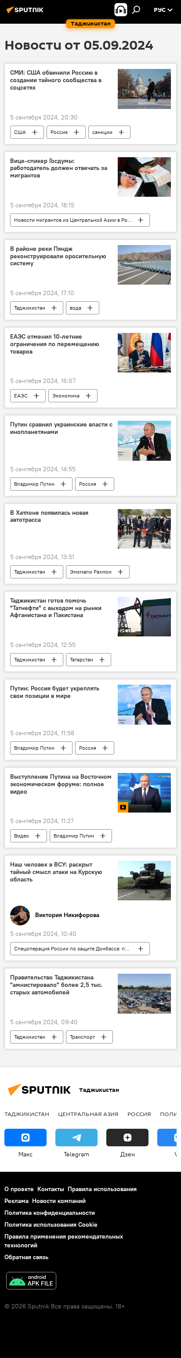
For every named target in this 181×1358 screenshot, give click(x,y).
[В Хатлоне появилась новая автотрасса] (144, 529)
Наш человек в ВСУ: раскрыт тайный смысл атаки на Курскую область (56, 872)
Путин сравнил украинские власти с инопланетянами (61, 428)
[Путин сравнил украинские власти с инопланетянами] (144, 440)
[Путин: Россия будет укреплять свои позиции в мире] (144, 705)
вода (75, 307)
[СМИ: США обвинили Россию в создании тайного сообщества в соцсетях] (144, 88)
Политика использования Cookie (51, 1224)
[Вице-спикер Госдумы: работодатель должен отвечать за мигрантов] (144, 177)
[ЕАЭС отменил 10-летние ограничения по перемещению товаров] (144, 352)
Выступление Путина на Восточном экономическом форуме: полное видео (61, 784)
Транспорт (82, 1036)
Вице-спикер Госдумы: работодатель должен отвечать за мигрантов (58, 168)
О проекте (19, 1189)
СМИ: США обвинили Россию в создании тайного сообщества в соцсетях (55, 80)
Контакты (50, 1189)
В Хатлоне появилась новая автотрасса (49, 516)
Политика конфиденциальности (49, 1213)
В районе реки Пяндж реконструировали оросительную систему (58, 256)
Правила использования (102, 1189)
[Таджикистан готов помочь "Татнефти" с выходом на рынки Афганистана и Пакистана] (144, 616)
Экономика (66, 395)
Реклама (16, 1201)
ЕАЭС (21, 395)
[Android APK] (31, 1282)
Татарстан (81, 659)
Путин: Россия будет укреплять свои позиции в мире (54, 692)
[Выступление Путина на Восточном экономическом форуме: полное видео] (144, 793)
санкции (102, 132)
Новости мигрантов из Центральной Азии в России (76, 220)
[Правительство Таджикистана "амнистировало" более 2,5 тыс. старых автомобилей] (144, 994)
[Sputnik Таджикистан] (26, 13)
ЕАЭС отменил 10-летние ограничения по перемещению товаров (54, 344)
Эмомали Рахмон (91, 571)
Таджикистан (29, 307)
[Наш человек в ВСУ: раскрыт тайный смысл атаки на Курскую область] (144, 880)
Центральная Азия (88, 1114)
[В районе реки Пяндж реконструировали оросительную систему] (144, 265)
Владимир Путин (34, 483)
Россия (59, 132)
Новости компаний (59, 1201)
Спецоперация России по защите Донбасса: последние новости (81, 948)
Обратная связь (26, 1257)
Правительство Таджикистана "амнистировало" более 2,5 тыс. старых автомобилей (56, 985)
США (20, 132)
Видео (21, 835)
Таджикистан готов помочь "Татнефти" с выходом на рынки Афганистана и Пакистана (55, 608)
